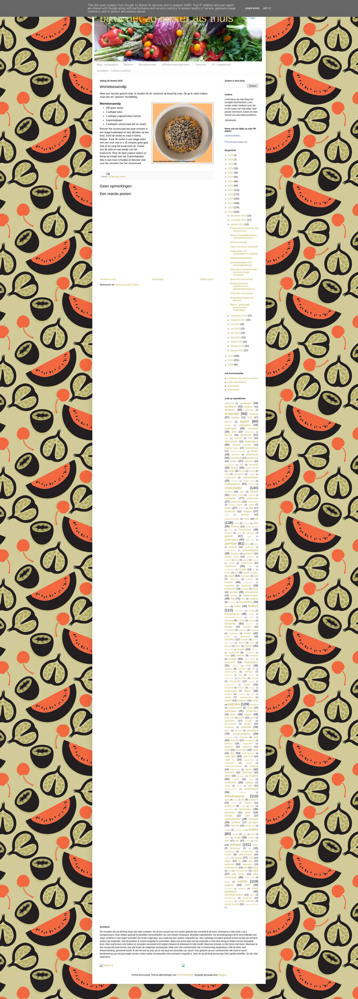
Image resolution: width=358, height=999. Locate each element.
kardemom (230, 589)
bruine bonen (252, 468)
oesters (252, 688)
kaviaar (244, 589)
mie (253, 669)
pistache (246, 726)
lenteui (241, 643)
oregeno (241, 694)
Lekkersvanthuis (232, 135)
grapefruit (234, 553)
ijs (254, 569)
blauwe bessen (242, 445)
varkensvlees (245, 854)
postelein (243, 737)
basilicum (245, 434)
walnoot (229, 864)
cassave (234, 481)
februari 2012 (238, 346)
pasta (250, 707)
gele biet (250, 540)
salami (239, 786)
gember (231, 543)
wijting (255, 867)
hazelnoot (230, 566)
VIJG (251, 858)
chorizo (228, 491)
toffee (247, 841)
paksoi (228, 700)
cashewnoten (250, 477)
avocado (253, 428)
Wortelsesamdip (238, 242)
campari (251, 474)
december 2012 (239, 215)
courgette (230, 498)
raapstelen (247, 743)
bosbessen (252, 458)
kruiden (247, 627)
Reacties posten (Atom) (127, 284)
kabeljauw (245, 576)
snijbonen (230, 806)
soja (252, 806)
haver (231, 563)
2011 (231, 356)
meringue (242, 669)
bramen (249, 461)
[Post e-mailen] (107, 173)
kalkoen (249, 579)
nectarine (229, 688)
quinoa (228, 743)
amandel (232, 414)
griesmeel (248, 553)
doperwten (230, 511)
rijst (232, 753)
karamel (246, 585)
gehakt (229, 536)
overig (228, 697)
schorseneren (230, 789)
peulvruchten (230, 724)
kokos (253, 606)
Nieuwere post (108, 279)
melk (248, 665)
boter (233, 461)
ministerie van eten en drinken (242, 378)
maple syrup (249, 659)
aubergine (231, 428)
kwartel (228, 637)
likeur (237, 646)
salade (228, 786)
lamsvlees (230, 639)
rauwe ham (241, 750)
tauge (237, 837)
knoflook (254, 598)
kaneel (229, 582)
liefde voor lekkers (236, 382)
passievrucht (235, 707)
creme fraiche (236, 505)
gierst (256, 544)
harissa (255, 560)
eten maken (233, 386)
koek (227, 606)
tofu (256, 840)
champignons (233, 483)
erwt (237, 523)
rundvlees (230, 782)
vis (239, 861)
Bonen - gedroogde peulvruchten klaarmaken (240, 307)
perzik (241, 717)
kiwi (243, 599)
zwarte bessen (246, 901)
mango (232, 658)
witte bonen (238, 874)
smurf (234, 803)
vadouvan (229, 851)
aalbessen (229, 403)
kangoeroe (248, 582)
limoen (248, 645)
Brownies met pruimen (241, 279)
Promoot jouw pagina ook (236, 142)
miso (240, 675)
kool (251, 617)
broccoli (253, 464)
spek (247, 812)
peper (248, 714)
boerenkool (236, 458)
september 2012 (239, 315)
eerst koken (233, 389)
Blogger (222, 975)
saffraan (249, 782)
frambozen (245, 529)
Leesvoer (200, 64)
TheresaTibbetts (185, 975)
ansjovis (228, 422)
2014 (231, 203)
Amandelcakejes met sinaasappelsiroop (241, 263)
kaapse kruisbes (250, 572)
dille (251, 508)
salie (250, 785)
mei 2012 (236, 333)
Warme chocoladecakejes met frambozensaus (243, 236)
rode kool (248, 756)
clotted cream (237, 495)
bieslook (238, 438)
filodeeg (235, 526)
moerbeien (229, 678)
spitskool (236, 822)
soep (243, 806)
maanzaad (233, 652)
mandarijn (253, 655)
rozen (227, 776)
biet (250, 438)
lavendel (244, 639)
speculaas (230, 812)
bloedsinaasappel (238, 451)
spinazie (253, 818)
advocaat (249, 410)
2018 (231, 185)
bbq (226, 438)
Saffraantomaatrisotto (241, 258)
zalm (247, 884)
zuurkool (247, 898)
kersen (234, 591)
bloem (254, 451)
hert (250, 566)
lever (252, 643)
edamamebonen (232, 519)
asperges (244, 424)
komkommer (232, 613)
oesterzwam (231, 691)
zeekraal (228, 889)
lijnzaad (228, 646)
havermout (246, 563)
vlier (250, 861)
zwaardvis (229, 901)
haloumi (228, 560)
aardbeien (231, 406)
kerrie (255, 589)
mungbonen (230, 685)
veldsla (228, 858)
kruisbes (242, 630)
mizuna (251, 675)
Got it (267, 8)
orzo (252, 694)
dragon (247, 511)
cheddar (251, 484)
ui (250, 848)
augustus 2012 (238, 320)
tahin (253, 834)
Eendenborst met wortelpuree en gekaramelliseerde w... (243, 286)
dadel (228, 507)
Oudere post (206, 279)
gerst (247, 544)
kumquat (254, 630)
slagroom (253, 799)
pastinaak (230, 710)
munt (247, 684)
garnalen (250, 533)
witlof (255, 870)
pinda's (248, 723)
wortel (122, 176)
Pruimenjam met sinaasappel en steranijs (244, 252)
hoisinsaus (229, 569)
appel (244, 421)
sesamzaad (113, 176)
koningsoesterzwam (233, 617)
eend (246, 519)
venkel (238, 857)
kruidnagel (229, 630)
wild (229, 871)
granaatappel (250, 550)
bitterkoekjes (231, 441)
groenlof (250, 557)
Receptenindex (147, 64)
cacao (252, 471)
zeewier (241, 888)
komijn (252, 611)
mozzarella (235, 681)
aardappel (246, 403)
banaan (229, 435)
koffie (237, 606)
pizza (227, 730)
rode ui (229, 759)
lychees (255, 649)
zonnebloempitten (234, 894)
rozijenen (241, 776)
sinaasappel (234, 796)
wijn (246, 867)
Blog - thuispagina (107, 64)
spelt (247, 815)
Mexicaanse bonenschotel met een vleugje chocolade (243, 272)
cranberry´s (252, 502)
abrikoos (230, 409)
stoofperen (250, 825)
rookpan (254, 766)
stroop (227, 830)
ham (237, 560)
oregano (228, 694)
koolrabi (241, 620)
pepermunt (229, 718)
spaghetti (229, 809)
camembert (239, 474)
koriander (230, 623)
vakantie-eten (247, 851)
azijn (234, 432)
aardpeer (248, 406)
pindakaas (229, 727)
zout (252, 895)
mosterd (254, 678)
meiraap (235, 666)
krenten (250, 624)
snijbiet (248, 803)
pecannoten (252, 711)
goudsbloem (230, 550)
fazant (246, 523)
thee (227, 840)
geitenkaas (231, 539)
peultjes (248, 721)
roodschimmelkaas (233, 766)
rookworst (235, 769)
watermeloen (231, 867)
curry (251, 504)
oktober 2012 (238, 224)
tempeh (251, 837)
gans (239, 533)
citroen (254, 491)
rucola (236, 779)
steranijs (235, 825)
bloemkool (252, 454)
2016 (231, 194)
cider (242, 492)
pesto (252, 718)
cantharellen (230, 477)
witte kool (249, 877)
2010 (231, 360)
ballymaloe (249, 432)
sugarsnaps (240, 830)
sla (242, 799)
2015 (231, 198)
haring (245, 560)
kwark (247, 633)
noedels (240, 688)
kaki (256, 576)
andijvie (236, 417)
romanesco (230, 763)
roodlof (249, 763)
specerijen (245, 809)
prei (256, 737)
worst (227, 882)
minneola (229, 675)
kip (232, 598)
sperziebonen (233, 818)
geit (249, 536)
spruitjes (253, 822)
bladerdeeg (251, 441)
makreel (240, 655)
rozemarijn (247, 772)
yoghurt (229, 884)
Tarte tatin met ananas (241, 293)
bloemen (235, 454)
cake (227, 474)
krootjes (229, 627)
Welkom (128, 64)
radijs (227, 750)
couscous (252, 498)
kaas (231, 575)
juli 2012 (235, 324)
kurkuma (233, 633)
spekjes (229, 815)
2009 (231, 364)
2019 (231, 181)
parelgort (254, 704)
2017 (231, 190)
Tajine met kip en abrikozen (244, 246)
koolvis (252, 620)
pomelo (238, 730)
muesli (251, 681)
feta (256, 523)
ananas (253, 413)
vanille (228, 854)
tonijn (255, 845)
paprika (234, 704)
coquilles (251, 495)
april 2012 (236, 337)
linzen (241, 649)
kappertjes (229, 586)
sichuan (243, 792)
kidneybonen (251, 592)
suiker (253, 829)
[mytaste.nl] (106, 965)
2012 (231, 212)
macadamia (250, 653)
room (248, 769)
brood (234, 467)
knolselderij (245, 601)
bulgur (231, 471)
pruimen (234, 740)
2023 (231, 164)
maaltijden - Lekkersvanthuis (114, 70)
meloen (228, 668)
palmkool (241, 700)
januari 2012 (237, 350)
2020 (231, 177)
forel (231, 530)
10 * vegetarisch (221, 64)
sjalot (227, 800)
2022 (231, 168)
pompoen (252, 730)
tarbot (227, 838)
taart (245, 834)
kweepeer (245, 636)
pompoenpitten (241, 733)
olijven (247, 690)
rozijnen (253, 775)
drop (227, 515)
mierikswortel (231, 672)
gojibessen (249, 547)
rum (251, 779)
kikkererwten (250, 595)
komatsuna (239, 611)
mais (227, 655)
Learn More (252, 8)
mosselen (242, 678)
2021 (231, 172)
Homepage (158, 279)
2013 (231, 207)
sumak (235, 834)
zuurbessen (230, 898)
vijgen (228, 861)
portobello (229, 737)
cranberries (236, 501)
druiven (245, 514)
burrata (242, 471)
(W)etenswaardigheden (176, 64)
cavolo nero (248, 481)
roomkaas (230, 772)
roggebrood (249, 760)
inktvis (227, 572)
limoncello (229, 649)
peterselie (230, 721)
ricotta (255, 750)
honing (242, 569)
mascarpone (251, 662)
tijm (237, 840)
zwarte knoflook (251, 904)
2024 (231, 159)
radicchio (247, 746)
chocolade (233, 488)
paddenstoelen (246, 697)
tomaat (235, 844)
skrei (236, 800)
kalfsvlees (234, 579)
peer (233, 714)
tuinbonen (235, 848)
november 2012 (239, 220)
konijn (251, 614)
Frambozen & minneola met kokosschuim (244, 229)
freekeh (228, 533)
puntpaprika (249, 740)
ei (256, 518)
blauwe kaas (231, 448)
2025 (231, 155)
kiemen (234, 595)
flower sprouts (252, 527)
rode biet (230, 756)
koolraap (229, 620)
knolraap (232, 602)
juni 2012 (236, 328)
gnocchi (233, 547)
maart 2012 (237, 341)
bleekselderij (251, 448)
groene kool (231, 556)
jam (236, 572)
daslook (241, 508)
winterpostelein (241, 871)
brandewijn (229, 465)
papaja (255, 700)
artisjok (228, 425)
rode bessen (248, 753)
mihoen (249, 671)
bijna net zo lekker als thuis (166, 18)
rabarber (229, 746)
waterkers (247, 864)
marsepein (230, 662)
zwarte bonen (232, 904)
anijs (249, 417)
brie (241, 465)
